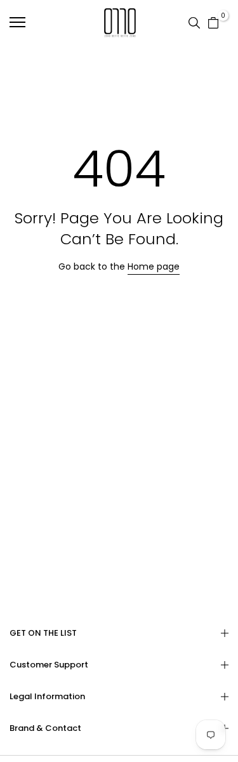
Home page (154, 266)
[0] (213, 22)
